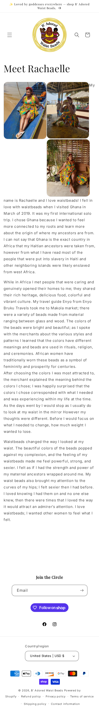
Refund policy (31, 696)
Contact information (65, 704)
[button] (9, 35)
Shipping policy (35, 704)
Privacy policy (56, 696)
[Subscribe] (82, 590)
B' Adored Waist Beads (47, 690)
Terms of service (81, 696)
